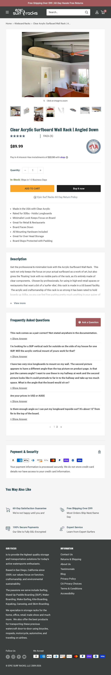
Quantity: (15, 170)
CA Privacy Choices (71, 583)
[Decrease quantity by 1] (25, 170)
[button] (17, 136)
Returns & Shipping (71, 559)
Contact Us (67, 554)
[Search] (86, 12)
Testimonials (68, 569)
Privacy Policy (68, 578)
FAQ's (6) (48, 135)
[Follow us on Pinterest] (19, 657)
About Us (66, 564)
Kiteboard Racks (22, 23)
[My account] (97, 12)
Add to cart (32, 188)
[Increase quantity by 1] (40, 170)
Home (9, 23)
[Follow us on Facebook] (8, 657)
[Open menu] (7, 12)
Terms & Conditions (71, 588)
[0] (103, 12)
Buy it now (79, 188)
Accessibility (67, 593)
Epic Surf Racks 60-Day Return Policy (57, 197)
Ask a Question (90, 322)
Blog (63, 573)
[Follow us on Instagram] (13, 657)
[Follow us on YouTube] (24, 657)
